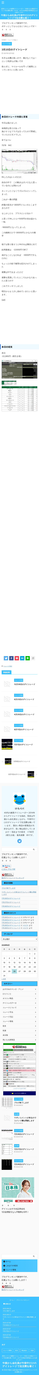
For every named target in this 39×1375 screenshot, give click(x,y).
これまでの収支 (12, 1266)
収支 (16, 1350)
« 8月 (4, 979)
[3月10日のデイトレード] (22, 658)
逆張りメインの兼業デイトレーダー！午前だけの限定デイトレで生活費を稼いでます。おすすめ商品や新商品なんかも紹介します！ (19, 1358)
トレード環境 (11, 1270)
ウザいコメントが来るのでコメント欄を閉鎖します (19, 893)
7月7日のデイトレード (23, 744)
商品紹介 (24, 1350)
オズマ (25, 925)
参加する (33, 1090)
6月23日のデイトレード (24, 699)
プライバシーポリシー (22, 1300)
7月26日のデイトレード (11, 906)
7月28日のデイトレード (11, 898)
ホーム (8, 1261)
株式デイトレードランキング (13, 878)
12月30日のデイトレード (24, 684)
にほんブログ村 (8, 869)
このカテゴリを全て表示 (19, 1088)
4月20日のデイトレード (24, 714)
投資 (32, 1350)
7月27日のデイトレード (11, 902)
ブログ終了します (8, 888)
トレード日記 (8, 666)
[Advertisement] (19, 93)
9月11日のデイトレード (24, 729)
